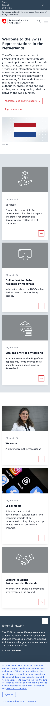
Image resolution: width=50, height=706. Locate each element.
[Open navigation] (46, 21)
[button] (45, 621)
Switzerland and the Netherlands (18, 21)
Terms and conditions (16, 688)
